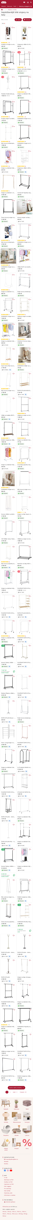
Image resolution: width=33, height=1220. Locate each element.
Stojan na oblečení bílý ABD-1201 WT (11, 464)
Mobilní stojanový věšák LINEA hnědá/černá (13, 440)
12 (30, 274)
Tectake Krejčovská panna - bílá (10, 94)
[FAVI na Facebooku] (5, 1170)
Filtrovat (28, 19)
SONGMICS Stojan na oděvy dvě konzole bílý (14, 267)
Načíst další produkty (15, 1087)
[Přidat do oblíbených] (14, 1010)
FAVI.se (9, 1213)
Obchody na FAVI (8, 1179)
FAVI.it (4, 1213)
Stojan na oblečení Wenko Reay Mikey (12, 767)
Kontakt (6, 1161)
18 (30, 200)
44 (14, 77)
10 (14, 299)
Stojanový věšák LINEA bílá (25, 168)
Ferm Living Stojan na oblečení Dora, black (13, 742)
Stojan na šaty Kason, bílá (24, 514)
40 (30, 77)
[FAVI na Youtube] (11, 1170)
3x (25, 67)
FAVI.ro (14, 1211)
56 (14, 52)
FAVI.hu (19, 1211)
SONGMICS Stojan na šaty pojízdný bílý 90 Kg (14, 489)
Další (14, 1092)
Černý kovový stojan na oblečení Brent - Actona (14, 217)
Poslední (22, 1092)
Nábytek (3, 6)
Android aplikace (10, 1202)
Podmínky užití (8, 1193)
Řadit (19, 19)
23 (14, 176)
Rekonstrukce (17, 1122)
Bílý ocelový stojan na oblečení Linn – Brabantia (14, 897)
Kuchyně (27, 1122)
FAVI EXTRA (7, 1190)
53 (30, 52)
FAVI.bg (21, 1213)
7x (9, 42)
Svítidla (6, 1122)
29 (14, 126)
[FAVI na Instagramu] (8, 1170)
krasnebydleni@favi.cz (12, 1159)
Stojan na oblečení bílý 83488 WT (10, 588)
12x (9, 141)
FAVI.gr (26, 1213)
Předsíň (16, 1148)
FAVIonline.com (7, 1206)
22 (30, 176)
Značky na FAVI (8, 1182)
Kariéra (6, 1163)
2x (9, 265)
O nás (5, 1177)
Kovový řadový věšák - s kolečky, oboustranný (14, 662)
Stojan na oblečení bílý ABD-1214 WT (11, 341)
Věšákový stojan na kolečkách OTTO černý (13, 1051)
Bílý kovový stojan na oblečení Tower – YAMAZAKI (15, 390)
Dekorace (9, 6)
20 (14, 200)
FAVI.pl (9, 1211)
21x (25, 92)
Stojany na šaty (12, 9)
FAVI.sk (5, 1211)
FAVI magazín (7, 1186)
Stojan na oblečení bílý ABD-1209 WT (11, 168)
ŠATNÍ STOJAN (5, 977)
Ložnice (27, 1135)
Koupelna (5, 1135)
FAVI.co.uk (15, 1213)
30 (14, 101)
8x (25, 240)
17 (14, 225)
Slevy (27, 1148)
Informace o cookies (9, 1195)
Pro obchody (7, 1188)
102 (14, 27)
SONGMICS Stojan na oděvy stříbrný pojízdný (14, 316)
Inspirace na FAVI (9, 1184)
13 (30, 250)
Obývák (17, 1135)
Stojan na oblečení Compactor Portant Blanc (13, 291)
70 (30, 27)
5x (9, 166)
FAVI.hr (24, 1211)
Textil (14, 6)
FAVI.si (4, 1216)
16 (30, 225)
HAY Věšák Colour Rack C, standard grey (12, 539)
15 (14, 250)
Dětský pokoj (6, 1149)
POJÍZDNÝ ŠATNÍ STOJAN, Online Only (12, 613)
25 (30, 126)
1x (9, 289)
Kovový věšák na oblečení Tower (10, 514)
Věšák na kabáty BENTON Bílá (9, 415)
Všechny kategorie (24, 6)
